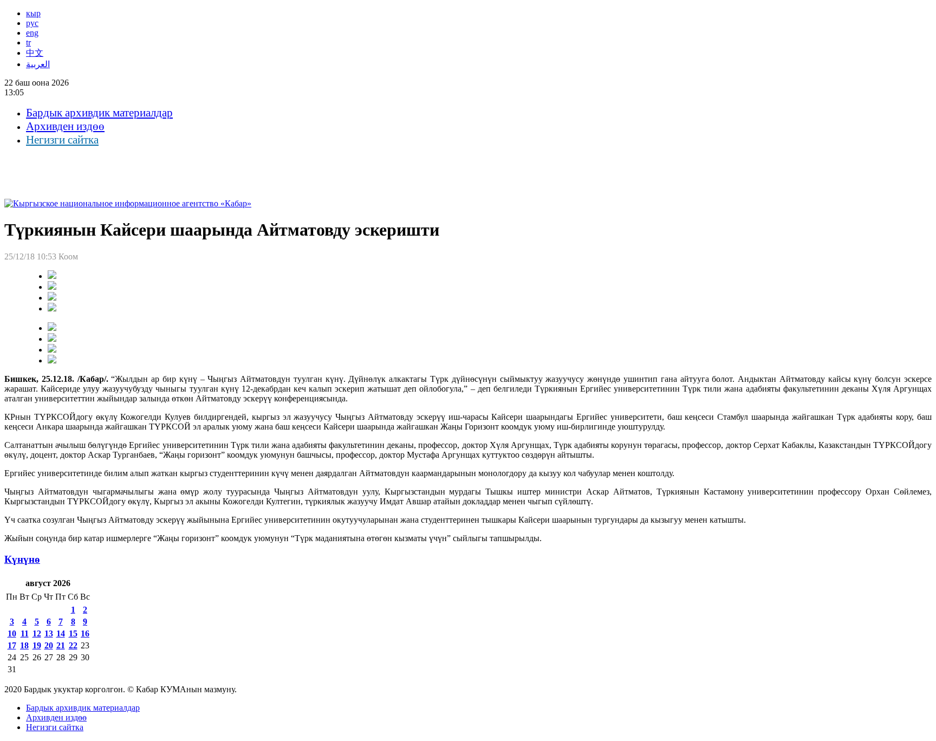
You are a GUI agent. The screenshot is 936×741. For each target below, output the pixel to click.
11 (25, 633)
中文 (34, 52)
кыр (33, 13)
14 (60, 633)
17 (12, 645)
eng (32, 32)
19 (36, 645)
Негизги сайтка (62, 139)
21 (60, 645)
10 (12, 633)
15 (73, 633)
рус (32, 23)
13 (48, 633)
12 (36, 633)
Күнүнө (22, 559)
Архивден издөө (65, 126)
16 (85, 633)
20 (48, 645)
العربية (38, 64)
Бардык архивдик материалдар (99, 112)
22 (73, 645)
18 (24, 645)
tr (28, 42)
